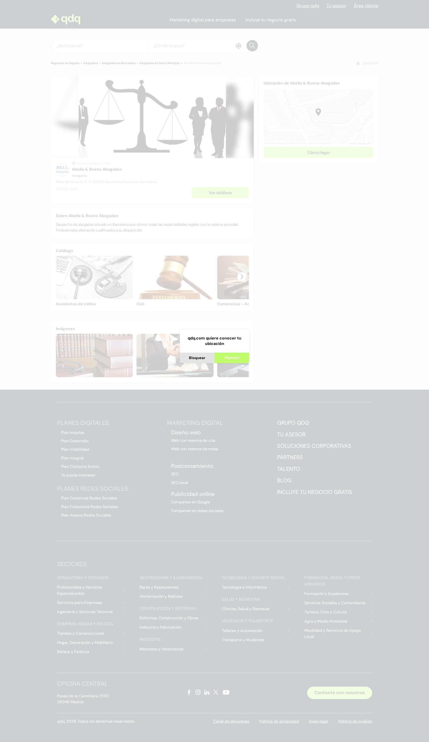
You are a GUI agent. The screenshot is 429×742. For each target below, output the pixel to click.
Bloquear (197, 357)
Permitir (232, 357)
